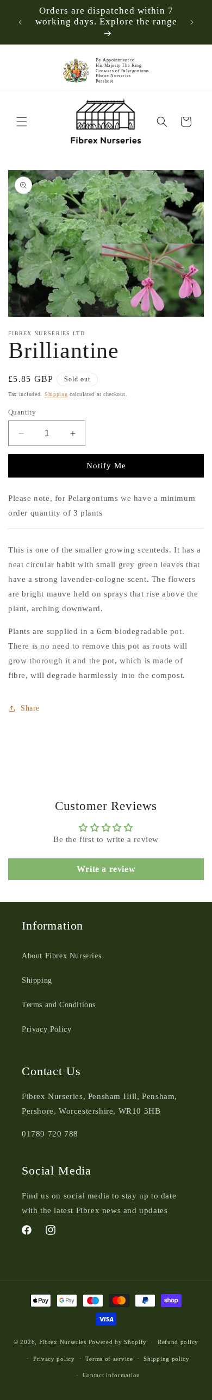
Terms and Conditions (59, 1005)
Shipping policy (167, 1358)
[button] (22, 122)
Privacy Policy (46, 1029)
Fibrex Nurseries (62, 1342)
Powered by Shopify (118, 1342)
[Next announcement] (192, 22)
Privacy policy (54, 1358)
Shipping (56, 394)
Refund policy (178, 1342)
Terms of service (109, 1358)
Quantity (22, 412)
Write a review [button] (106, 869)
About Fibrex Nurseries (61, 956)
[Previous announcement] (20, 22)
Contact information (111, 1375)
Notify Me (106, 465)
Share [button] (30, 708)
